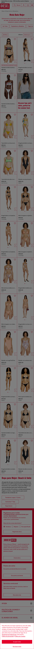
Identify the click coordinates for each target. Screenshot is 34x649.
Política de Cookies (20, 636)
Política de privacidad (8, 636)
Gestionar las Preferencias (9, 634)
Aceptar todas (17, 641)
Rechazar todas (17, 646)
